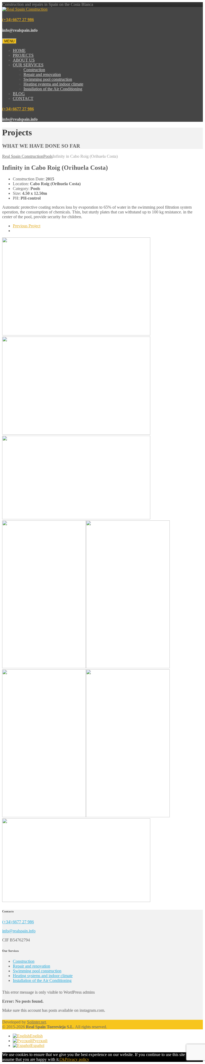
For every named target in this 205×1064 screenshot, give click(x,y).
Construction (34, 69)
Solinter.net (36, 1022)
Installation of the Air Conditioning (52, 89)
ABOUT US (24, 60)
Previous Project (26, 226)
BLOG (19, 93)
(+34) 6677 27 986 (18, 19)
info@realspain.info (19, 931)
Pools (48, 156)
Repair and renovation (42, 74)
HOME (19, 50)
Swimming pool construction (47, 79)
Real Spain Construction (22, 156)
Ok (62, 1059)
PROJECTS (23, 55)
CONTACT (23, 98)
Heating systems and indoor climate (53, 84)
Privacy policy (77, 1059)
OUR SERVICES (28, 65)
